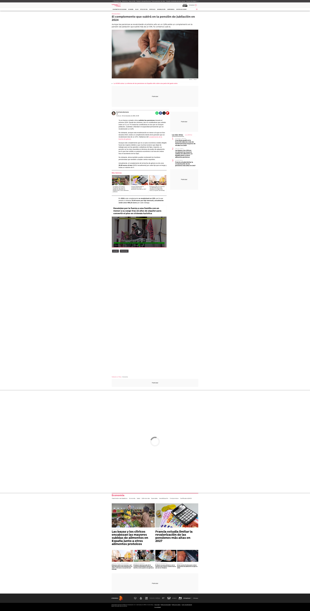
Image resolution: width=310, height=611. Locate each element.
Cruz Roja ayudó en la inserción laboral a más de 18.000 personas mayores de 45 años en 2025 (185, 143)
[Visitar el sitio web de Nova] (152, 598)
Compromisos (170, 9)
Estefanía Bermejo (122, 112)
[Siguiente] (197, 1)
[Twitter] (117, 114)
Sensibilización (161, 9)
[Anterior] (112, 1)
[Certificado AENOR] (185, 5)
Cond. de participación (187, 604)
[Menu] (196, 9)
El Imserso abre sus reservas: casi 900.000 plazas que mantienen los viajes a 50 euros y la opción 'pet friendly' (122, 567)
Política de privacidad (166, 604)
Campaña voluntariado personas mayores (175, 1)
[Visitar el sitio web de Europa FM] (174, 598)
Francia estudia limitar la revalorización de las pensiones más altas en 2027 (185, 163)
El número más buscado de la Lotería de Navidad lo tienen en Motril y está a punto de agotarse (144, 567)
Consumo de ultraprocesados (193, 1)
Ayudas (115, 251)
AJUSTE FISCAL (179, 160)
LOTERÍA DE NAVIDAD (139, 563)
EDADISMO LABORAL (180, 138)
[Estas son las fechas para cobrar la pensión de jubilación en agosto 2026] (187, 556)
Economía (130, 9)
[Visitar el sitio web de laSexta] (140, 598)
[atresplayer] (193, 5)
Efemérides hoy (117, 1)
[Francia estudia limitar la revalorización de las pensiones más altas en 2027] (139, 180)
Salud (136, 9)
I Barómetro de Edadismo (120, 9)
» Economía (125, 377)
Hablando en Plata (116, 377)
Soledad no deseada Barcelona (143, 1)
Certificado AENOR (181, 9)
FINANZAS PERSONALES (161, 563)
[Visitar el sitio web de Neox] (146, 598)
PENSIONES (180, 563)
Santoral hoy (125, 1)
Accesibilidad (157, 607)
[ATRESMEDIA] (117, 598)
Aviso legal (157, 604)
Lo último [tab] (188, 135)
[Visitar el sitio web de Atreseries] (163, 598)
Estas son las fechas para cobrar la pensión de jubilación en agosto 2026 (187, 567)
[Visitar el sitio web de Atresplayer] (188, 598)
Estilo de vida (144, 9)
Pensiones (124, 251)
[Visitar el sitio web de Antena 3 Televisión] (135, 598)
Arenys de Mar (132, 1)
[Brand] (123, 5)
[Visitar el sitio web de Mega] (157, 598)
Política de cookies (176, 604)
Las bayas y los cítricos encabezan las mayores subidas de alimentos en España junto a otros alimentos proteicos (184, 154)
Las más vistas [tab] (177, 135)
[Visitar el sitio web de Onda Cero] (169, 598)
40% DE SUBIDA (179, 148)
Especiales (152, 9)
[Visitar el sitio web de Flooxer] (195, 598)
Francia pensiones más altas (158, 1)
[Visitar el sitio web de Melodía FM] (180, 598)
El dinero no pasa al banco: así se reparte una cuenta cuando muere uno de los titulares (165, 567)
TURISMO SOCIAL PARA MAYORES (120, 563)
